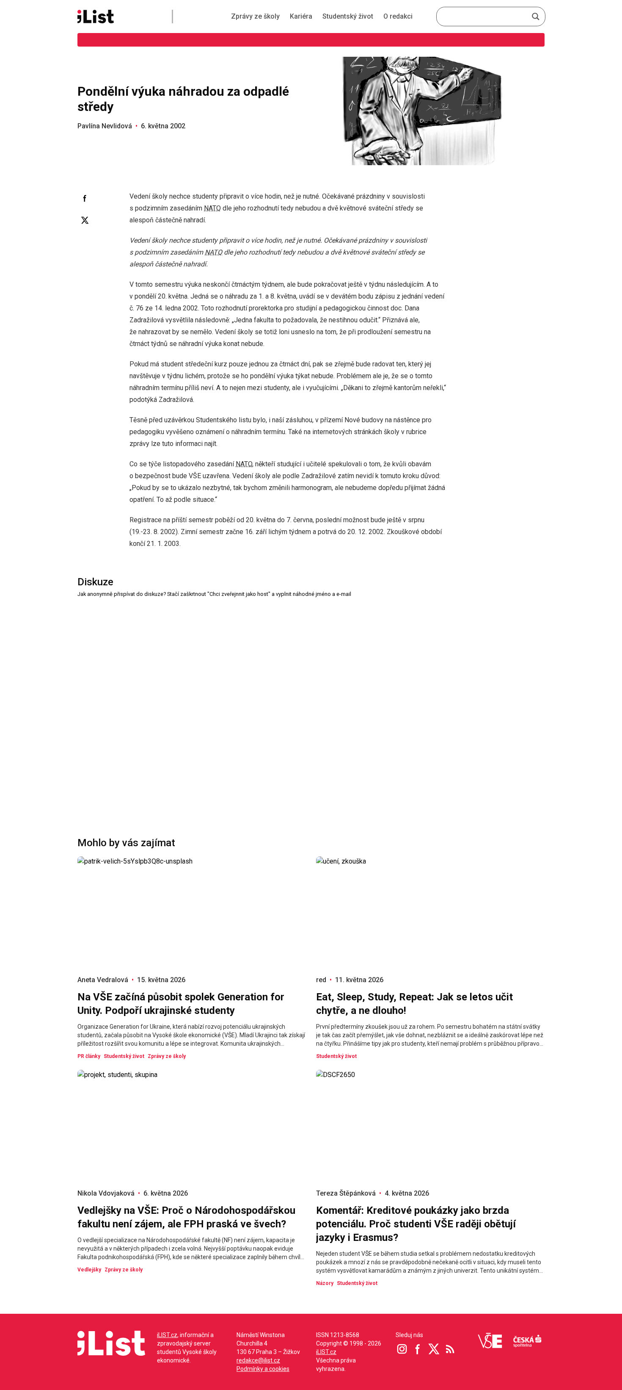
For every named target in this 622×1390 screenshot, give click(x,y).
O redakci (398, 16)
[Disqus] (311, 705)
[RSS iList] (450, 1349)
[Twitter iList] (434, 1349)
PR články (88, 1056)
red (321, 980)
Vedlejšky (89, 1270)
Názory (324, 1283)
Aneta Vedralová (102, 980)
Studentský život (347, 16)
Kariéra (301, 16)
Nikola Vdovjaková (106, 1193)
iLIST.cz (167, 1335)
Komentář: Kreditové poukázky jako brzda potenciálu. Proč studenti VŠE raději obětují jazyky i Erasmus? (416, 1223)
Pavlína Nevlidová (104, 126)
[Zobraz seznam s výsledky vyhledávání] (536, 16)
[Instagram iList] (402, 1349)
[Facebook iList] (418, 1349)
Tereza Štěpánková (346, 1193)
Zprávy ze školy (255, 16)
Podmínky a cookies (263, 1368)
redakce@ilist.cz (258, 1360)
